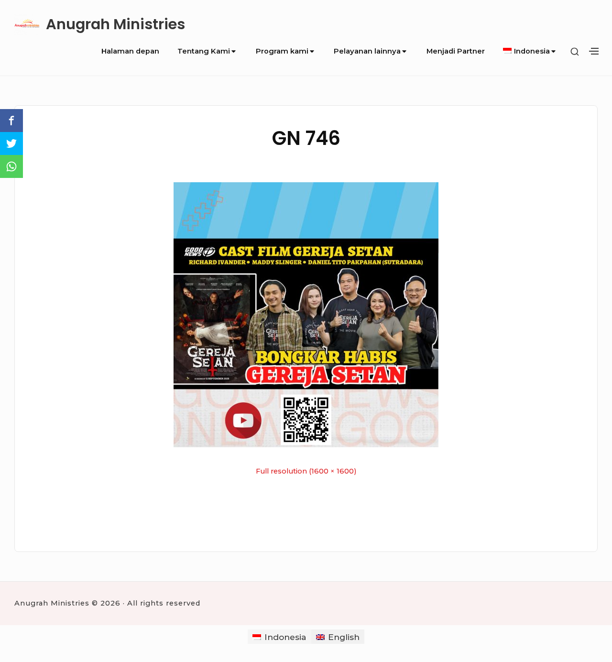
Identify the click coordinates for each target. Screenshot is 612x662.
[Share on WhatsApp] (11, 166)
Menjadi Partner (455, 51)
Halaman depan (130, 51)
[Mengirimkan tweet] (11, 143)
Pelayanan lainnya (367, 51)
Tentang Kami (203, 51)
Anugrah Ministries (115, 24)
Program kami (282, 51)
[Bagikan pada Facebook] (11, 120)
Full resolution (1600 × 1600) (306, 471)
